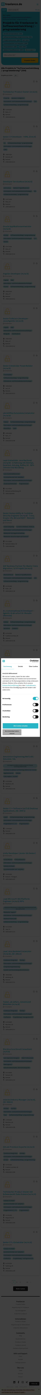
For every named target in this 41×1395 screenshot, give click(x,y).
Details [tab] (20, 666)
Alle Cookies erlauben (20, 726)
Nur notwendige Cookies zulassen (12, 732)
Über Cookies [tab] (33, 666)
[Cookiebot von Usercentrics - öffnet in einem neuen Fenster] (30, 661)
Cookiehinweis (30, 685)
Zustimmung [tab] (7, 666)
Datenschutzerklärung (10, 685)
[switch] (36, 704)
